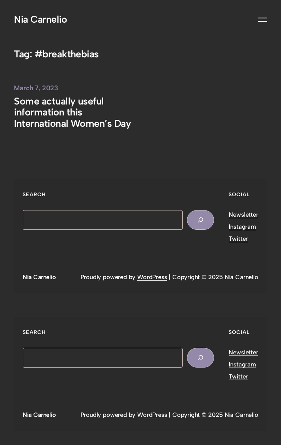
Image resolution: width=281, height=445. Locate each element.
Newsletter (243, 214)
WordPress (152, 277)
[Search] (200, 220)
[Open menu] (262, 19)
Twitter (238, 238)
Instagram (242, 226)
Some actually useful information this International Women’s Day (72, 112)
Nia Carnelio (40, 19)
